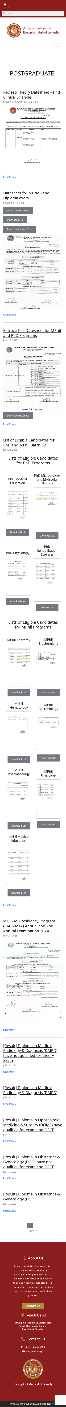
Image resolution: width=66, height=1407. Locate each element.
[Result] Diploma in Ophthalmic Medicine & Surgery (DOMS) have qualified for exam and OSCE (32, 1124)
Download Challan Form (19, 229)
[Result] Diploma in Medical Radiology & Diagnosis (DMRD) (30, 1090)
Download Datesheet (18, 210)
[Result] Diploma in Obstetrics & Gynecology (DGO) (31, 1196)
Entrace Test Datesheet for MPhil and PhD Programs (32, 333)
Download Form (15, 219)
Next (33, 1230)
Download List (17, 532)
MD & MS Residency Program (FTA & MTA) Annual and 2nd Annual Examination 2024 (29, 925)
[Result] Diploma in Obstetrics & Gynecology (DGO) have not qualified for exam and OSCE (31, 1161)
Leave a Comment (12, 101)
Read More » (9, 177)
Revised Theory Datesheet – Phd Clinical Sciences (31, 95)
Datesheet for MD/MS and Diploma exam (26, 195)
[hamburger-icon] (5, 5)
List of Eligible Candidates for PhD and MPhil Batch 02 (29, 442)
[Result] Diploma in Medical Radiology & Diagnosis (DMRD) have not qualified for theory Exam (30, 1053)
